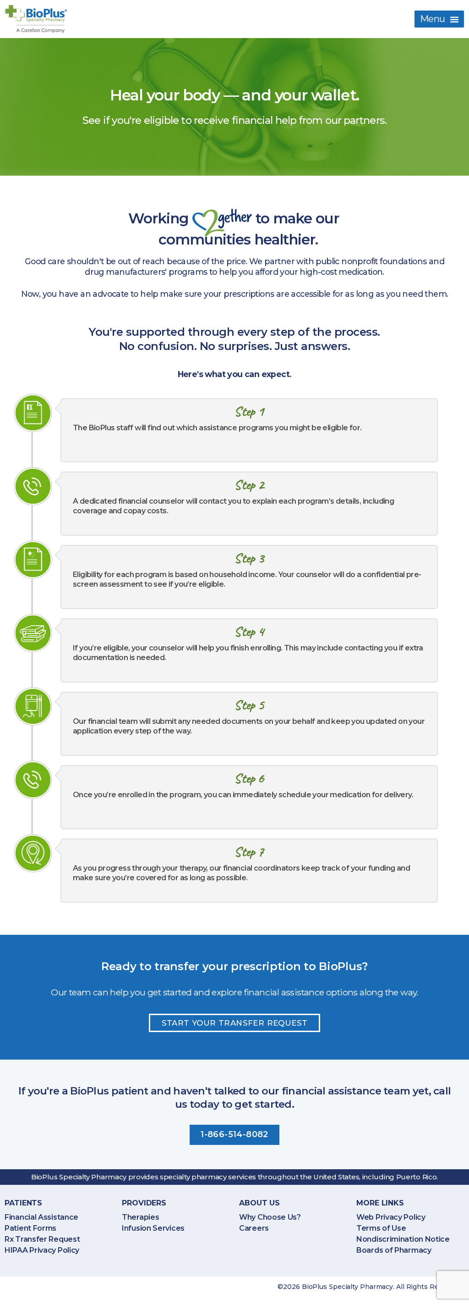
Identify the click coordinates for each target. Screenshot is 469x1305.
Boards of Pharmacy (393, 1250)
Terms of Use (381, 1228)
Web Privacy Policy (390, 1217)
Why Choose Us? (270, 1217)
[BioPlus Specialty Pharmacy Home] (36, 19)
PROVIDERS (144, 1203)
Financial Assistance (41, 1217)
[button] (439, 19)
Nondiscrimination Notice (403, 1239)
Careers (254, 1228)
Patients (23, 1203)
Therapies (140, 1217)
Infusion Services (153, 1228)
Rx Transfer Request (42, 1239)
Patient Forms (30, 1228)
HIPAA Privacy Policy (42, 1250)
